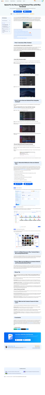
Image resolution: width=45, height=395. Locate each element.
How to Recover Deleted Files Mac (5, 28)
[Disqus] (22, 358)
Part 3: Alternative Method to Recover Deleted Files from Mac (23, 32)
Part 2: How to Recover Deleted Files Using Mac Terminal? (21, 31)
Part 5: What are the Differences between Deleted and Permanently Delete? (23, 35)
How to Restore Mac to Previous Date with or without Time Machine (5, 26)
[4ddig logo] (2, 1)
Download (35, 0)
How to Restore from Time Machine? (5, 31)
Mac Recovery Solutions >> (10, 376)
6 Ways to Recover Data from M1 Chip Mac (5, 30)
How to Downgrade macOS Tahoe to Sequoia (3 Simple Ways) (5, 24)
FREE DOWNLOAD (18, 11)
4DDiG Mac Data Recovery (23, 169)
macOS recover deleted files (18, 108)
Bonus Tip (16, 36)
